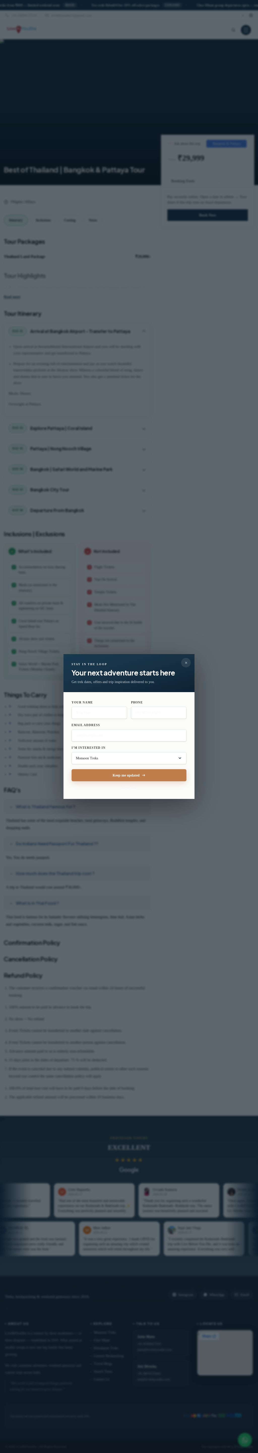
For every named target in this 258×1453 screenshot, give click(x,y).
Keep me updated (126, 775)
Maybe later (129, 787)
